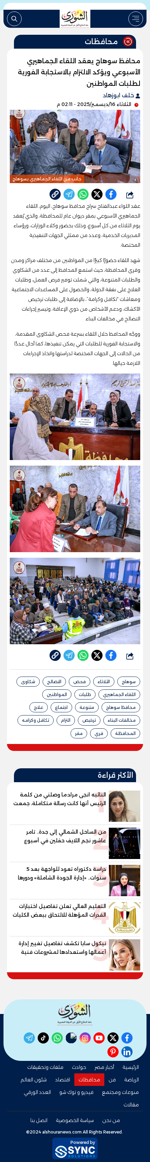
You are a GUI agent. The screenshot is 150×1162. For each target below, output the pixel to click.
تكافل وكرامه (35, 720)
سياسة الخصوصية (75, 1120)
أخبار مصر (104, 1067)
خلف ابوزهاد (119, 95)
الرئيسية (130, 1067)
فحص (79, 681)
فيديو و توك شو (76, 1092)
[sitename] (75, 1014)
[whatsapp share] (83, 194)
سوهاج (129, 681)
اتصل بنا (38, 1120)
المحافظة (125, 733)
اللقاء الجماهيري (119, 694)
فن (112, 1080)
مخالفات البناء (122, 720)
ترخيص (89, 720)
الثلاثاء (104, 681)
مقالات (131, 1105)
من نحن (111, 1120)
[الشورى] (75, 19)
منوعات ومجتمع (120, 1092)
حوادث (79, 1067)
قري (99, 733)
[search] (14, 18)
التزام (65, 720)
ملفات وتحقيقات (45, 1067)
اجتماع (61, 707)
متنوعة (87, 707)
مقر (79, 733)
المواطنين (57, 694)
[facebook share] (111, 194)
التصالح (54, 681)
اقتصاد (62, 1080)
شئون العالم (34, 1080)
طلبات (85, 694)
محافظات (89, 1080)
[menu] (135, 18)
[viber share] (69, 194)
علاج (38, 707)
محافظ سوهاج (121, 707)
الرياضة (131, 1080)
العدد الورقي (37, 1092)
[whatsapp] (55, 194)
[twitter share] (97, 194)
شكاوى (28, 681)
